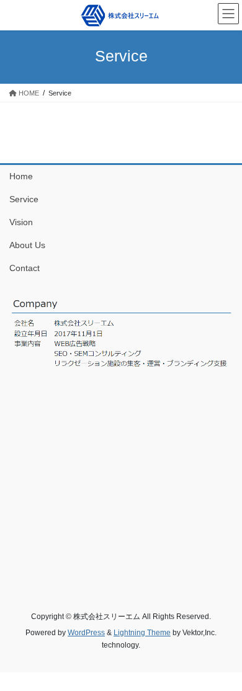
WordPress (86, 632)
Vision (21, 222)
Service (23, 199)
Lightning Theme (142, 632)
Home (21, 176)
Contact (24, 268)
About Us (27, 245)
